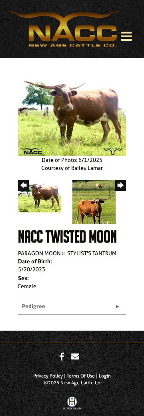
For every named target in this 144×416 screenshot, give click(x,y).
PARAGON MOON (39, 253)
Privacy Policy (48, 376)
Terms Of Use (81, 376)
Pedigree (33, 306)
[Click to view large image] (72, 114)
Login (105, 376)
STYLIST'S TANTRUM (91, 253)
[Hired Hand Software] (72, 405)
